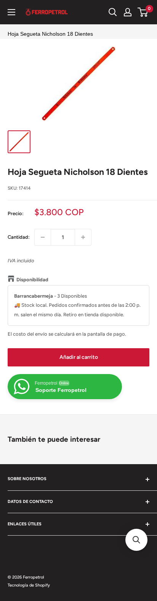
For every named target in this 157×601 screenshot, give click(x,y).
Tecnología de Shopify (29, 585)
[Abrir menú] (11, 12)
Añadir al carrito (78, 357)
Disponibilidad (32, 279)
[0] (143, 12)
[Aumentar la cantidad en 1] (83, 237)
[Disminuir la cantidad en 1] (43, 237)
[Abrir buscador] (113, 12)
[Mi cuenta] (127, 12)
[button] (136, 540)
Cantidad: (19, 237)
